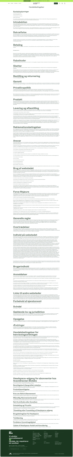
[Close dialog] (56, 219)
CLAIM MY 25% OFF (47, 234)
